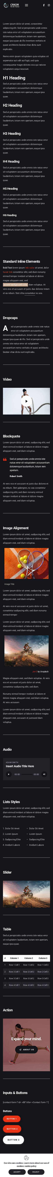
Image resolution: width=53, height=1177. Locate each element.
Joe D (34, 671)
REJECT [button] (36, 1172)
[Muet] (44, 774)
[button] (10, 894)
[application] (26, 774)
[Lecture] (9, 774)
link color (29, 267)
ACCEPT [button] (17, 1172)
